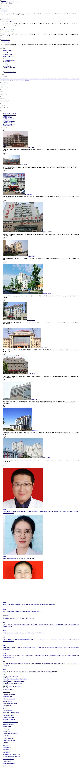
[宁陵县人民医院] (15, 256)
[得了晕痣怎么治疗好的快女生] (7, 19)
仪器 (7, 2)
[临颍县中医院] (22, 347)
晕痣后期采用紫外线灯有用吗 (7, 32)
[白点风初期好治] (4, 8)
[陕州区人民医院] (11, 164)
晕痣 (11, 2)
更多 (7, 127)
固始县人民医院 (28, 194)
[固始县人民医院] (14, 194)
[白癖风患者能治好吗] (5, 40)
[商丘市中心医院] (15, 373)
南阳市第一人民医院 (47, 231)
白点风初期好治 (4, 11)
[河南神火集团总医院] (17, 399)
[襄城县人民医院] (17, 430)
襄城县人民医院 (35, 430)
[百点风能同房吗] (7, 66)
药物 (9, 2)
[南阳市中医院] (15, 147)
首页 (1, 2)
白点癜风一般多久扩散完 (8, 56)
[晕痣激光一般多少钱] (8, 54)
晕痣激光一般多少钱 (7, 50)
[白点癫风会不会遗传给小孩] (9, 72)
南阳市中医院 (31, 147)
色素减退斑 (15, 2)
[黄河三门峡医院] (23, 457)
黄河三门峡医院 (46, 457)
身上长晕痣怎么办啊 (7, 125)
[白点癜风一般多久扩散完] (9, 60)
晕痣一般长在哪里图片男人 (9, 124)
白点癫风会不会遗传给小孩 (9, 67)
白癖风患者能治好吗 (5, 42)
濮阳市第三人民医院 (47, 293)
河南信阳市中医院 (31, 320)
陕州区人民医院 (23, 164)
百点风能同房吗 (6, 61)
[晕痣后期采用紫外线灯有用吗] (7, 29)
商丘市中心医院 (31, 373)
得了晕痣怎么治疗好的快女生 (7, 21)
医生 (5, 2)
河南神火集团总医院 (35, 399)
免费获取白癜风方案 (5, 6)
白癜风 (19, 2)
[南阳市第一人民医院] (23, 231)
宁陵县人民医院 (31, 256)
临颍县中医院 (44, 347)
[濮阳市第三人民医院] (23, 293)
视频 (3, 2)
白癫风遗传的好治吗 (7, 122)
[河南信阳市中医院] (15, 320)
